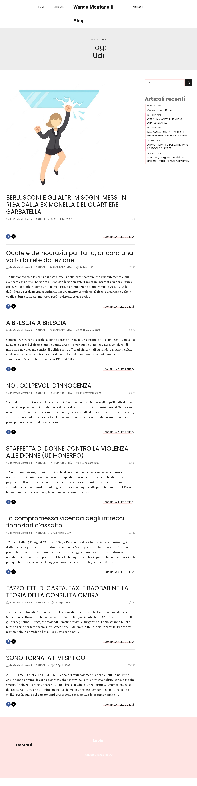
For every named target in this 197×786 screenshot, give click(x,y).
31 (134, 462)
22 (134, 267)
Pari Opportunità (60, 267)
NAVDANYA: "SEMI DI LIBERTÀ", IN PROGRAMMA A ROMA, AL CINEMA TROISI (167, 133)
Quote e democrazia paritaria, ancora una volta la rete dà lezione (69, 256)
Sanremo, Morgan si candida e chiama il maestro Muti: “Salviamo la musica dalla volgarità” (167, 159)
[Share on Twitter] (13, 236)
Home (41, 7)
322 (133, 665)
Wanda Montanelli (22, 219)
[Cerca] (188, 82)
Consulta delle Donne (160, 110)
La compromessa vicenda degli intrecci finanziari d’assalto (65, 521)
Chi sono (59, 7)
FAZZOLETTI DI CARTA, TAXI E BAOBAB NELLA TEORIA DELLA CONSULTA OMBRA (67, 591)
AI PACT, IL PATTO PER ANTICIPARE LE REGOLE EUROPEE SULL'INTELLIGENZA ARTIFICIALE (167, 146)
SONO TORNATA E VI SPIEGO (45, 658)
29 (134, 393)
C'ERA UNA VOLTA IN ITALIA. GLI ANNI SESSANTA (165, 121)
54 (134, 330)
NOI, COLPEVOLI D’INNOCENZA (48, 386)
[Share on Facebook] (8, 236)
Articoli (138, 7)
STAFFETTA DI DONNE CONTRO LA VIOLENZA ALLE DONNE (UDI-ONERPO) (67, 452)
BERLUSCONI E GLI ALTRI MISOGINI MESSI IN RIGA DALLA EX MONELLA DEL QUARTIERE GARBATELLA (66, 204)
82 (134, 602)
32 (134, 532)
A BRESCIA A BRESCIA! (37, 323)
